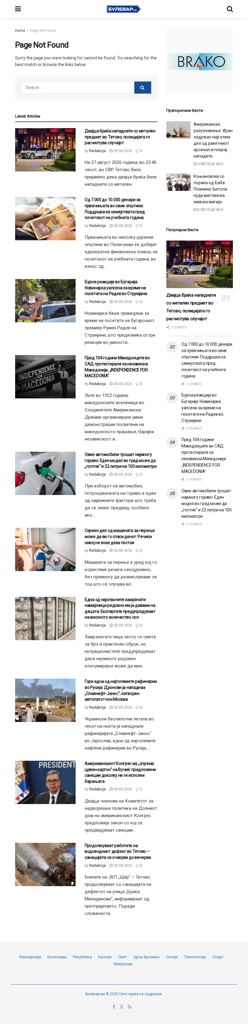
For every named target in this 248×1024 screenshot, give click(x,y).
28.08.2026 (122, 151)
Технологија (195, 957)
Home (20, 30)
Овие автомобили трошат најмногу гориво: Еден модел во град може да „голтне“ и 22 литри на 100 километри (121, 460)
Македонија (30, 957)
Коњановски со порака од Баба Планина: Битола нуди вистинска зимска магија (210, 189)
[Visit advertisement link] (199, 60)
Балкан (105, 957)
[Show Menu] (18, 9)
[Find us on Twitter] (121, 1007)
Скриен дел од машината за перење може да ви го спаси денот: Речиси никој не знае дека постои (120, 536)
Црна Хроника (146, 957)
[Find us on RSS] (130, 1007)
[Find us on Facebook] (114, 1007)
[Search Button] (230, 9)
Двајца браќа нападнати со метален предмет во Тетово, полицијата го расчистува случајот (120, 136)
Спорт (218, 957)
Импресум (123, 964)
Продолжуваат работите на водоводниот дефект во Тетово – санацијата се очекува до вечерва (118, 851)
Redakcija (97, 151)
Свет (122, 957)
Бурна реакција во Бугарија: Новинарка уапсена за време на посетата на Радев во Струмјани (116, 287)
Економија (57, 957)
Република (82, 957)
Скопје (172, 957)
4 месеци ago (210, 164)
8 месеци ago (210, 210)
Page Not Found (43, 30)
